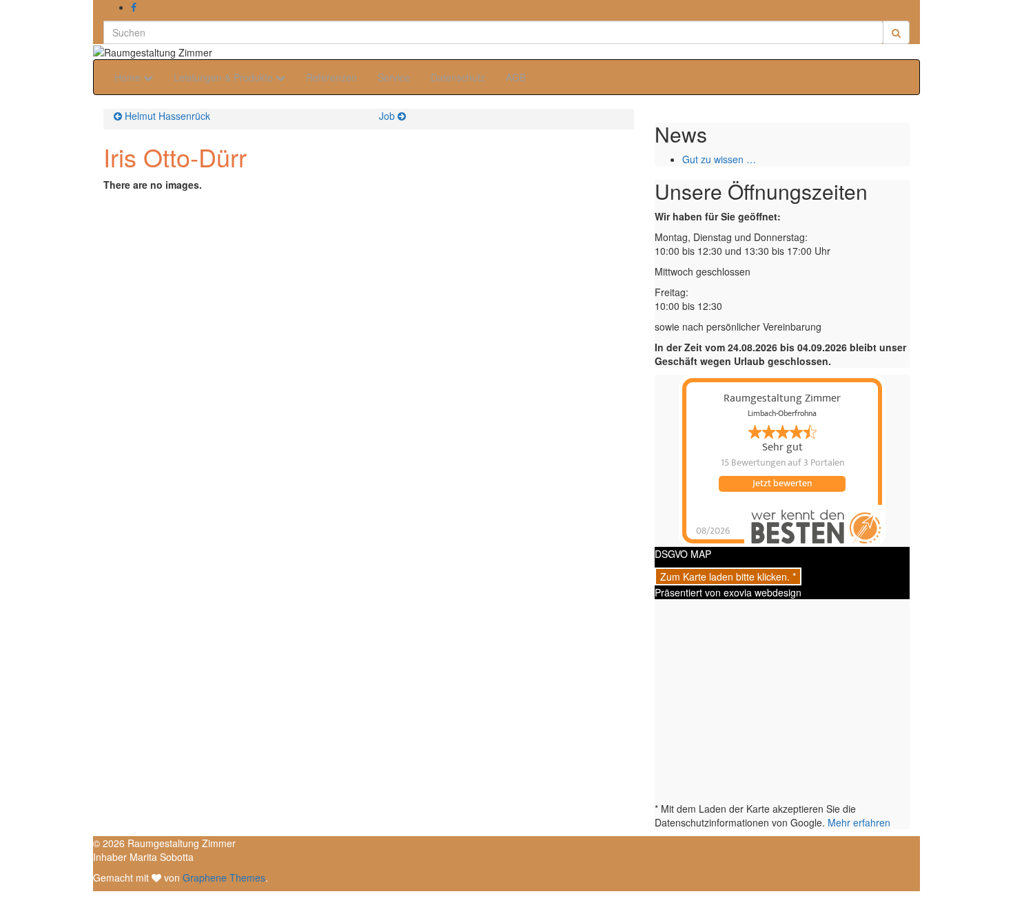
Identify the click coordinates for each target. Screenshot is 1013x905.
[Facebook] (133, 7)
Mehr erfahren (859, 822)
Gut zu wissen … (719, 159)
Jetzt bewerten (782, 483)
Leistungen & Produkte (225, 77)
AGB (516, 77)
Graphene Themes (224, 877)
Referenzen (331, 77)
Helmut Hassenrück (167, 116)
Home (128, 77)
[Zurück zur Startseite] (216, 51)
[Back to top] (5, 898)
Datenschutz (458, 77)
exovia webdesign (762, 592)
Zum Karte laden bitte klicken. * (728, 576)
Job (387, 116)
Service (394, 77)
